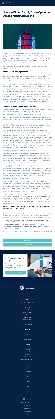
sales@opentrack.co (27, 411)
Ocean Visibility (27, 304)
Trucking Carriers (27, 349)
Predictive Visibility (27, 312)
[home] (7, 3)
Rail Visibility (27, 307)
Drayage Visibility (27, 309)
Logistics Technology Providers (27, 359)
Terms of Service (27, 405)
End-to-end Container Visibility (27, 302)
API (27, 332)
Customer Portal (27, 317)
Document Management (27, 314)
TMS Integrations (27, 336)
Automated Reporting (27, 322)
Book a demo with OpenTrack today (12, 231)
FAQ (27, 376)
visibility (32, 166)
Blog (28, 369)
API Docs (27, 366)
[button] (51, 2)
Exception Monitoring (27, 324)
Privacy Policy (27, 408)
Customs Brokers (27, 351)
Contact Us (27, 384)
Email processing (27, 339)
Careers (27, 386)
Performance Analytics (27, 319)
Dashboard (27, 334)
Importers (27, 354)
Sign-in (27, 388)
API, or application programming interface (17, 173)
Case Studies (27, 374)
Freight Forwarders (27, 346)
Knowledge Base (27, 371)
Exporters (27, 356)
